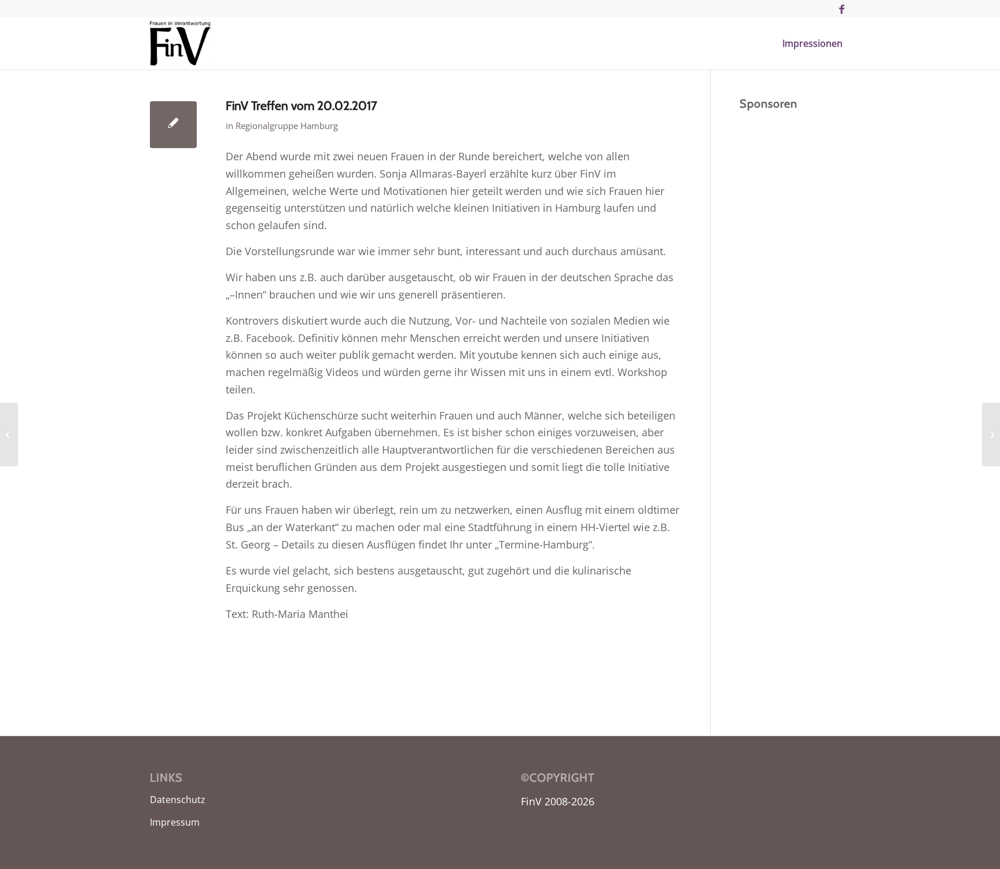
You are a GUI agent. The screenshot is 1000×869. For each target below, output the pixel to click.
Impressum (175, 822)
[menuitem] (812, 43)
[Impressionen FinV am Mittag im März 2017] (9, 434)
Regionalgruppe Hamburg (287, 125)
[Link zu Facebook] (841, 8)
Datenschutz (177, 799)
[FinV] (180, 43)
